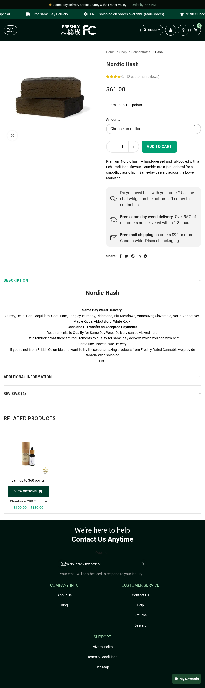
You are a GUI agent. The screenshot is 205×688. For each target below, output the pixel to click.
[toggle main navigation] (11, 30)
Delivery (140, 625)
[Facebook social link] (120, 256)
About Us (65, 595)
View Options (25, 491)
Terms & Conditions (103, 657)
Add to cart (159, 146)
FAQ (102, 361)
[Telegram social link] (145, 256)
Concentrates (141, 52)
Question (103, 553)
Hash (159, 52)
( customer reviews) (143, 77)
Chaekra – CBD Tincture (28, 501)
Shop (124, 52)
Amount (112, 119)
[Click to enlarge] (13, 136)
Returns (140, 615)
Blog (64, 605)
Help (140, 605)
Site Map (102, 667)
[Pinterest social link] (133, 256)
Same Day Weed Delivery (102, 310)
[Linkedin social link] (139, 256)
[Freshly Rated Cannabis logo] (79, 30)
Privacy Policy (102, 647)
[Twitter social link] (126, 256)
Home (111, 52)
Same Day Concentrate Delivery (102, 344)
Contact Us (140, 595)
